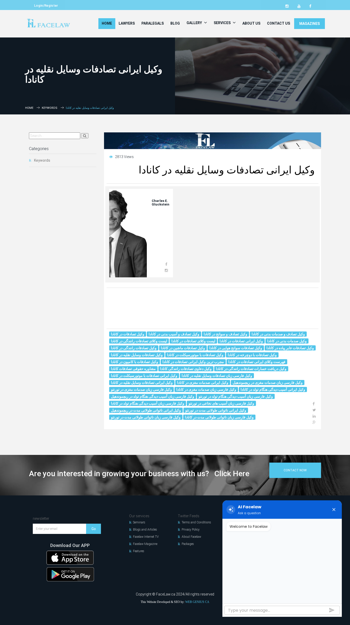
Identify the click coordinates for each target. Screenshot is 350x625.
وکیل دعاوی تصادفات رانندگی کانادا (186, 369)
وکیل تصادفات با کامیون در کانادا (134, 362)
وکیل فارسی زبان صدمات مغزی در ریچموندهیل (268, 382)
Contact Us (278, 23)
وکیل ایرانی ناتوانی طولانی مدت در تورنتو (215, 410)
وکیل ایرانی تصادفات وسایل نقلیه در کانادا (142, 382)
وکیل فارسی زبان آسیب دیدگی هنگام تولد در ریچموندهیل (152, 396)
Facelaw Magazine (145, 544)
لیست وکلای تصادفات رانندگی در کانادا (139, 341)
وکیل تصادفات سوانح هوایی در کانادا (235, 348)
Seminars (139, 522)
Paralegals (152, 23)
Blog (175, 23)
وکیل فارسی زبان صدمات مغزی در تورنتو (141, 389)
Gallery (195, 23)
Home (107, 23)
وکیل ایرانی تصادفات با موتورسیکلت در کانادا (144, 376)
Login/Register (46, 5)
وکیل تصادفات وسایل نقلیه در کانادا (137, 355)
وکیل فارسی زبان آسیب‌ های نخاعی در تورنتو (221, 403)
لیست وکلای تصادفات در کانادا (193, 341)
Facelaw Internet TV (146, 537)
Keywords (49, 108)
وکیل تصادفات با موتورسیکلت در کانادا (195, 355)
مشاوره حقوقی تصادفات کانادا (133, 369)
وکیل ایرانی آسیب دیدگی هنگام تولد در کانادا (273, 389)
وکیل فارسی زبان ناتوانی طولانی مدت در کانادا (219, 417)
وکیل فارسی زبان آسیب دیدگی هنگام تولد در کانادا (147, 403)
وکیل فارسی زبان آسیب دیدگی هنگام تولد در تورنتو (236, 396)
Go (93, 529)
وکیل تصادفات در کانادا (127, 334)
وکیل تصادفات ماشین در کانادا (183, 348)
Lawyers (127, 23)
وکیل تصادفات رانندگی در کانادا (134, 348)
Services (222, 23)
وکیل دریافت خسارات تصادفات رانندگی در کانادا (251, 369)
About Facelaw (191, 537)
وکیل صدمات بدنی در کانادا (287, 341)
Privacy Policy (191, 529)
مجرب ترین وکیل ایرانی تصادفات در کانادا (193, 362)
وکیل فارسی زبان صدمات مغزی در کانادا (206, 389)
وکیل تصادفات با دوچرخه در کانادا (252, 355)
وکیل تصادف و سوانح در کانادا (225, 334)
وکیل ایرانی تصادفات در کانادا (241, 341)
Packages (188, 544)
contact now (295, 470)
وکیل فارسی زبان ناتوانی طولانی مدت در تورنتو (146, 417)
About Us (251, 23)
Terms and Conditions (196, 522)
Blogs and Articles (145, 529)
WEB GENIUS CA (197, 602)
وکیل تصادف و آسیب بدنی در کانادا (174, 334)
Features (138, 551)
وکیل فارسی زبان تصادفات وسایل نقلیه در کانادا (217, 376)
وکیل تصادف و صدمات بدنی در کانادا (278, 334)
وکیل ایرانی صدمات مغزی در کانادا (202, 382)
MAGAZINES (309, 24)
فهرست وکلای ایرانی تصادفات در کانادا (256, 362)
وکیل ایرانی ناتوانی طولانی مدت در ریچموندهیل (146, 410)
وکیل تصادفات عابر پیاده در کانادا (290, 348)
